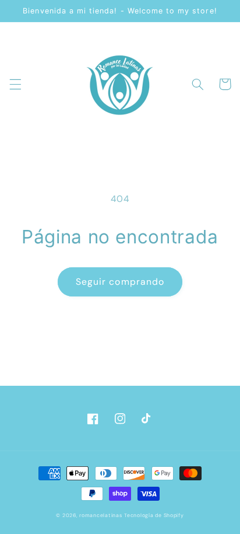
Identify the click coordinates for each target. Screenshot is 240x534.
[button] (15, 84)
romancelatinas (100, 515)
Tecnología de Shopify (153, 515)
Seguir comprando (120, 281)
